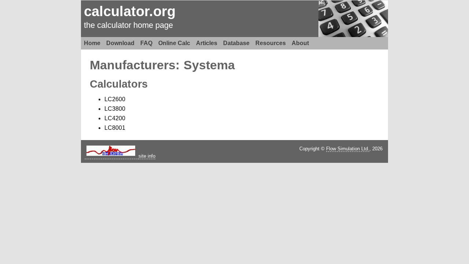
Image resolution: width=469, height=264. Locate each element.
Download (120, 43)
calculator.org (130, 11)
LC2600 (114, 99)
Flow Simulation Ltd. (347, 148)
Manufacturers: (135, 65)
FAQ (146, 43)
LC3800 (114, 109)
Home (92, 43)
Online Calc (174, 43)
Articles (206, 43)
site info (147, 156)
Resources (270, 43)
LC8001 (114, 128)
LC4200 (114, 118)
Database (236, 43)
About (300, 43)
